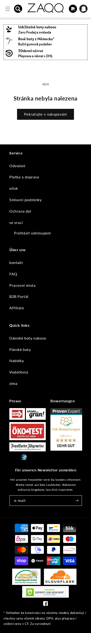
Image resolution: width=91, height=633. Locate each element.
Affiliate (16, 308)
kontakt (16, 262)
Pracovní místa (22, 285)
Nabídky (16, 360)
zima (13, 383)
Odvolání (17, 165)
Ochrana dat (20, 211)
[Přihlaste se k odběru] (77, 500)
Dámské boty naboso (27, 338)
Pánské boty (20, 349)
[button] (18, 9)
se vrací (16, 222)
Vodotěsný (18, 372)
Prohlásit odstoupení (32, 233)
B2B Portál (18, 296)
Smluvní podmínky (25, 199)
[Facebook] (45, 604)
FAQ (13, 274)
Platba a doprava (24, 177)
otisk (13, 188)
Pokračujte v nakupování (45, 114)
